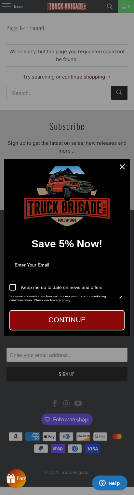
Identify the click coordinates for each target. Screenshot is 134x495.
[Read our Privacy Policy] (121, 297)
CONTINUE (67, 320)
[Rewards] (16, 479)
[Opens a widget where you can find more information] (109, 484)
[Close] (122, 167)
